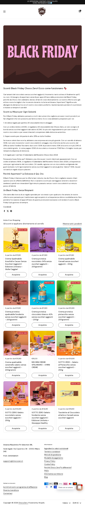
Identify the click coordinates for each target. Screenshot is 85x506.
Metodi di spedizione (52, 455)
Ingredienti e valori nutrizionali (56, 448)
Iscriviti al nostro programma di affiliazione (20, 487)
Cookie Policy (49, 464)
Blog (46, 477)
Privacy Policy (49, 461)
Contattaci (7, 493)
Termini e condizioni (52, 451)
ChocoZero (23, 503)
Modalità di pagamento (53, 458)
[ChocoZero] (41, 11)
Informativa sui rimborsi (53, 474)
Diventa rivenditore (11, 490)
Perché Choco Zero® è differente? (58, 467)
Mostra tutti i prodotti (72, 223)
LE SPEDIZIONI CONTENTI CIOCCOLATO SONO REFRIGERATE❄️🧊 (42, 2)
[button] (79, 11)
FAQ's (46, 471)
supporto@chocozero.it (13, 461)
